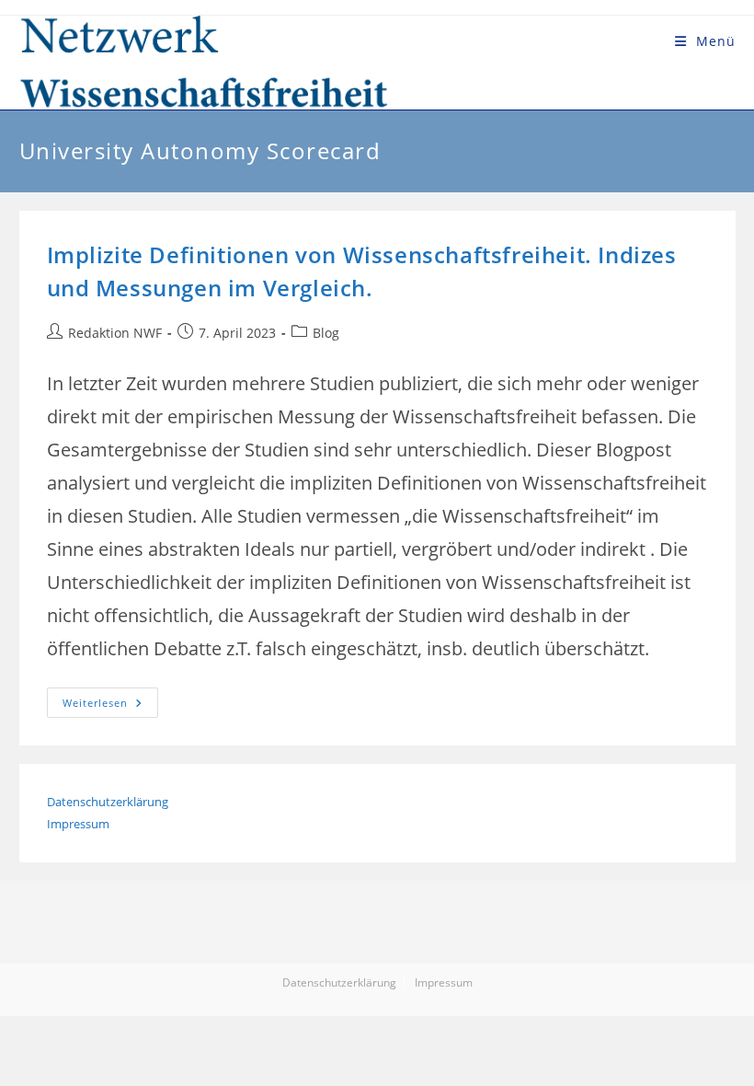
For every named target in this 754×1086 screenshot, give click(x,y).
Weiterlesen (110, 706)
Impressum (78, 823)
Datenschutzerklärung (107, 801)
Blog (326, 332)
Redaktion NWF (115, 332)
